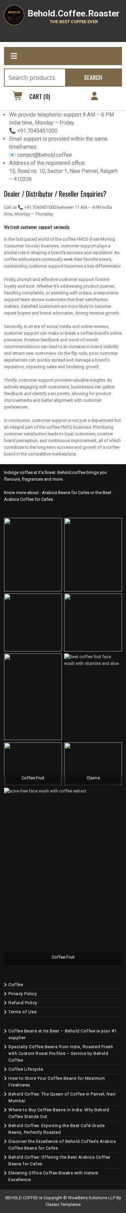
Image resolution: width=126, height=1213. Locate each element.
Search (93, 77)
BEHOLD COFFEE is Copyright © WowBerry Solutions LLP (60, 1197)
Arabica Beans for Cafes (65, 492)
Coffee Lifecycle (25, 1069)
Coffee (15, 984)
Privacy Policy (22, 993)
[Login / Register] (94, 97)
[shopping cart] (18, 97)
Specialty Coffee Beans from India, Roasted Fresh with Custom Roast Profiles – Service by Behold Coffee (60, 1053)
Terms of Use (22, 1011)
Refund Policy (22, 1002)
